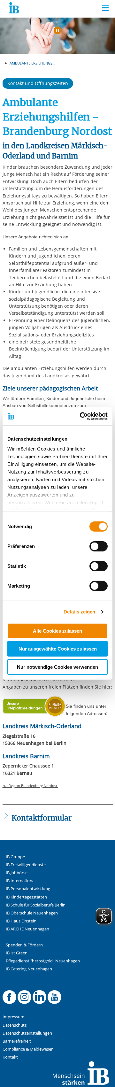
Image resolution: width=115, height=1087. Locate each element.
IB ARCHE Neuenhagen (27, 929)
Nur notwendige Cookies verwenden (57, 666)
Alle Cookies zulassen (57, 630)
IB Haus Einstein (21, 921)
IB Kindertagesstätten (26, 897)
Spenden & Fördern (24, 945)
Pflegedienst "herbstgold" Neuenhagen (43, 961)
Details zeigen (79, 611)
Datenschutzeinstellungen (27, 1033)
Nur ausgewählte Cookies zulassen (58, 648)
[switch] (98, 546)
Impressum (13, 1017)
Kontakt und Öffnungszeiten (37, 83)
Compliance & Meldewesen (28, 1049)
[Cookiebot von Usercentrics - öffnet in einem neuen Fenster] (81, 416)
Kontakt (10, 1057)
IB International (20, 880)
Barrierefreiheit (17, 1041)
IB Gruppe (15, 857)
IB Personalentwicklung (28, 888)
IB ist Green (16, 953)
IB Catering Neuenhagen (29, 969)
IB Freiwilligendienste (26, 864)
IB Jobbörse (16, 872)
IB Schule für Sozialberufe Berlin (35, 905)
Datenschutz (15, 1025)
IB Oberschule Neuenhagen (32, 913)
